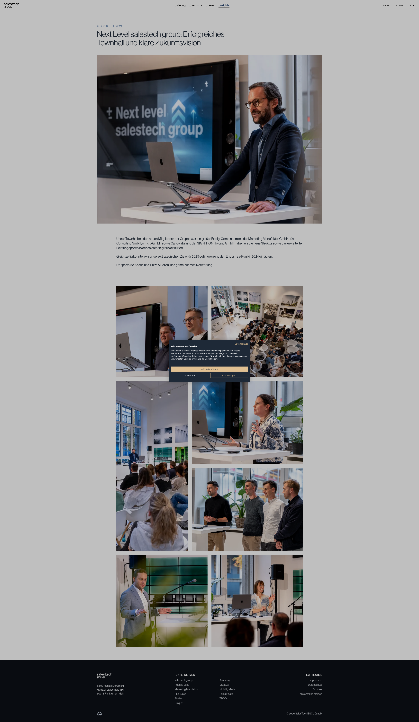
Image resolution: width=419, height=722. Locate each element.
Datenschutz (241, 344)
